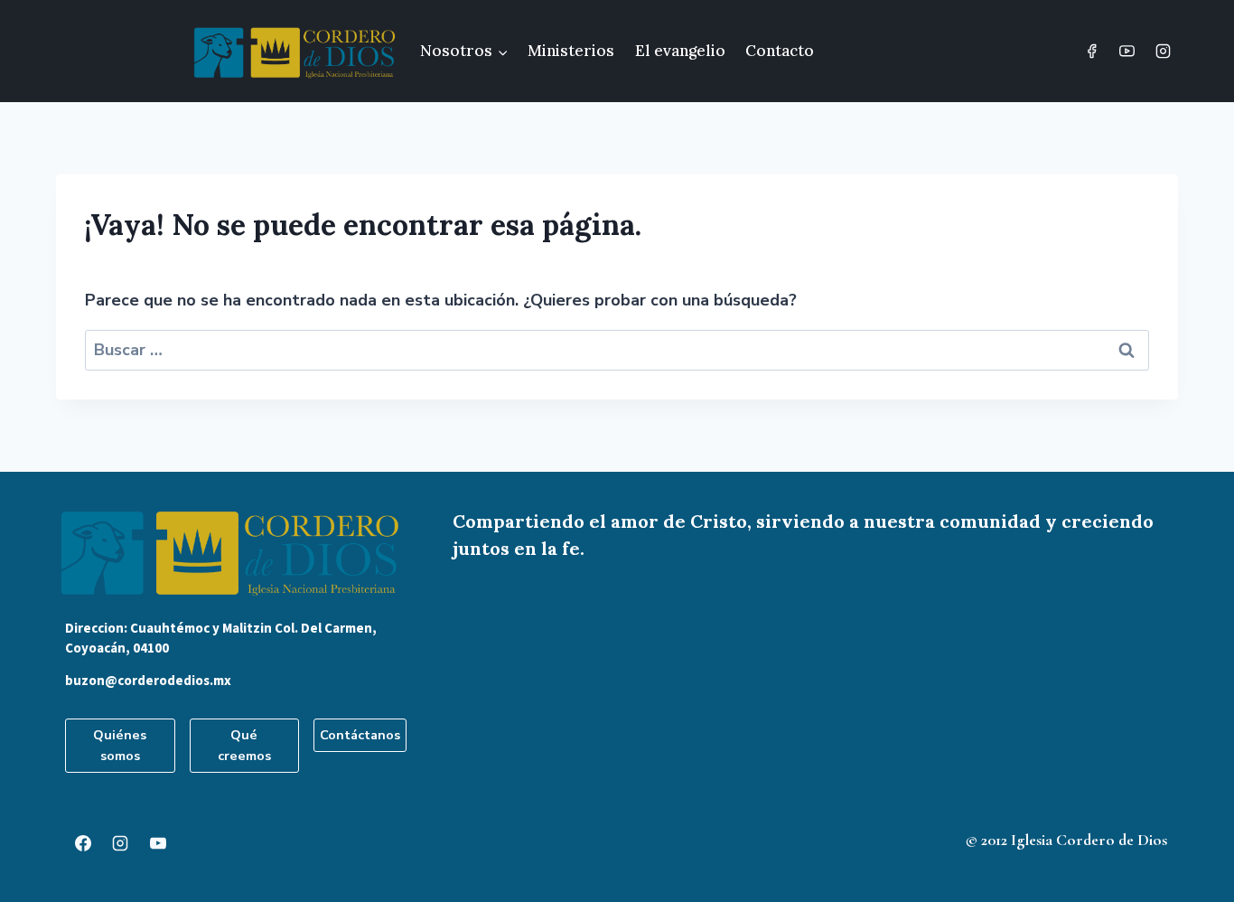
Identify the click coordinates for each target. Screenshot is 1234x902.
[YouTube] (1127, 51)
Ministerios (571, 51)
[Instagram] (1162, 51)
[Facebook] (1092, 51)
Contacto (779, 51)
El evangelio (680, 51)
